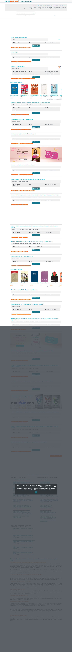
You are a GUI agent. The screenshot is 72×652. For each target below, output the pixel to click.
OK (36, 492)
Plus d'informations (36, 45)
